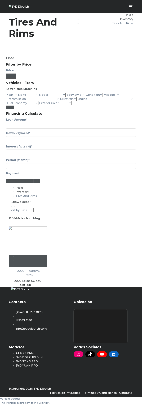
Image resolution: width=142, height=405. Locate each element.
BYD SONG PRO (27, 361)
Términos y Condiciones (100, 392)
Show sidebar (20, 202)
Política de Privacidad (65, 392)
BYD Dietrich (42, 388)
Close (10, 58)
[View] (31, 256)
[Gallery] (31, 265)
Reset (10, 107)
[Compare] (31, 261)
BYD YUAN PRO (27, 365)
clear (36, 181)
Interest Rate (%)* (19, 146)
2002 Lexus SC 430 (27, 281)
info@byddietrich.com (31, 328)
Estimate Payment (19, 181)
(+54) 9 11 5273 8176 (29, 312)
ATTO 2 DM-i (25, 353)
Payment (12, 173)
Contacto (125, 392)
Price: (10, 70)
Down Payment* (18, 133)
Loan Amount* (16, 119)
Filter (11, 76)
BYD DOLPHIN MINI (29, 357)
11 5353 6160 (24, 320)
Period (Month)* (18, 160)
